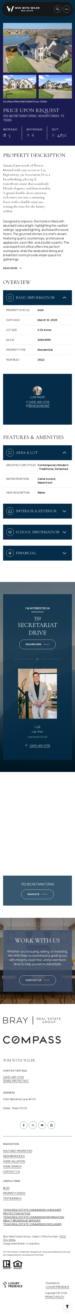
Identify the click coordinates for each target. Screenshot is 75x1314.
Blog (6, 1188)
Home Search (12, 1166)
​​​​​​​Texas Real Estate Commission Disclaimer (32, 1224)
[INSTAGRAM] (33, 1125)
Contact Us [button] (11, 1171)
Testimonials (12, 1198)
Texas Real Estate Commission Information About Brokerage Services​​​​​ (33, 1219)
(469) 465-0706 (39, 402)
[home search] (57, 9)
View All (55, 86)
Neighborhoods (14, 1156)
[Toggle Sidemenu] (66, 9)
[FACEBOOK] (24, 1125)
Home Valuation (14, 1161)
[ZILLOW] (51, 1125)
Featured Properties (17, 1151)
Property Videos (14, 1193)
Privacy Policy (54, 1297)
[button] (37, 980)
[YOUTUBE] (42, 1125)
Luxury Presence (57, 1287)
